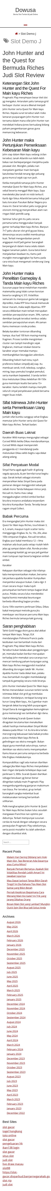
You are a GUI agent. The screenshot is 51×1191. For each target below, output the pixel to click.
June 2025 (12, 976)
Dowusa (25, 10)
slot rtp (7, 1180)
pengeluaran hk (13, 1143)
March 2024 (13, 1044)
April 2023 (12, 1094)
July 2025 (12, 972)
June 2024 (12, 1031)
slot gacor (9, 1127)
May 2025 (12, 981)
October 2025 (14, 958)
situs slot (8, 1156)
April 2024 (12, 1040)
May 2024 (12, 1035)
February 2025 (15, 994)
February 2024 (15, 1049)
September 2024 (16, 1017)
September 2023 (16, 1072)
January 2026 (14, 945)
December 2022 (16, 1113)
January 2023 (14, 1108)
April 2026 (12, 931)
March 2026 (13, 935)
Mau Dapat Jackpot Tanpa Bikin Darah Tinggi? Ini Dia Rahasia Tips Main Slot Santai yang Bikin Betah (27, 884)
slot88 (6, 1168)
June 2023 (12, 1085)
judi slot (8, 1160)
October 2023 (14, 1067)
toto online (9, 1135)
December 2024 (16, 1004)
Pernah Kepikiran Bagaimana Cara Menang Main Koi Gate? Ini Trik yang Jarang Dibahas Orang (26, 896)
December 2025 (16, 949)
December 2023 (16, 1058)
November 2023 (16, 1063)
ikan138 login (11, 1147)
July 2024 (12, 1026)
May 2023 (12, 1090)
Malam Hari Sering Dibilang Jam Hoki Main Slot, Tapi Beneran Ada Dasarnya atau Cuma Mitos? (27, 860)
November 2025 (16, 953)
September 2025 (16, 963)
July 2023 (12, 1081)
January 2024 (14, 1054)
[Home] (16, 34)
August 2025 (14, 967)
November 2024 (16, 1008)
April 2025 (12, 985)
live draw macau (13, 1164)
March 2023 (13, 1099)
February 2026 (15, 940)
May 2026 (12, 926)
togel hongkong (12, 1131)
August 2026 (14, 922)
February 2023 (15, 1103)
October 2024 (14, 1013)
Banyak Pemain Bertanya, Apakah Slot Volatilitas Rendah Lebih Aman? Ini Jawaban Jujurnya (27, 872)
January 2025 (14, 999)
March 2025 (13, 990)
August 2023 (14, 1076)
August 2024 (14, 1022)
